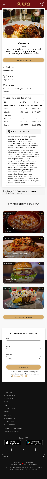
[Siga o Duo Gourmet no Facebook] (11, 450)
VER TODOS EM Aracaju (23, 317)
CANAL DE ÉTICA (9, 425)
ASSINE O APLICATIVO (23, 60)
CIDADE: (9, 355)
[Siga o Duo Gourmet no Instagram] (23, 450)
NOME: (8, 339)
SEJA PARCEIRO (9, 418)
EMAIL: (8, 347)
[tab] (23, 157)
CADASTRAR (23, 367)
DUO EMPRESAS (9, 408)
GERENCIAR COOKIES (11, 431)
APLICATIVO (8, 392)
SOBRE (6, 412)
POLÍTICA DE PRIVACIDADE (13, 428)
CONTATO (7, 415)
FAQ (5, 405)
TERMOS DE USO (9, 421)
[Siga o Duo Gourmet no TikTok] (35, 450)
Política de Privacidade (21, 376)
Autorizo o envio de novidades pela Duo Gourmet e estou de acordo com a (25, 374)
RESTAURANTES (9, 395)
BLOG (6, 402)
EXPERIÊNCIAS (9, 398)
